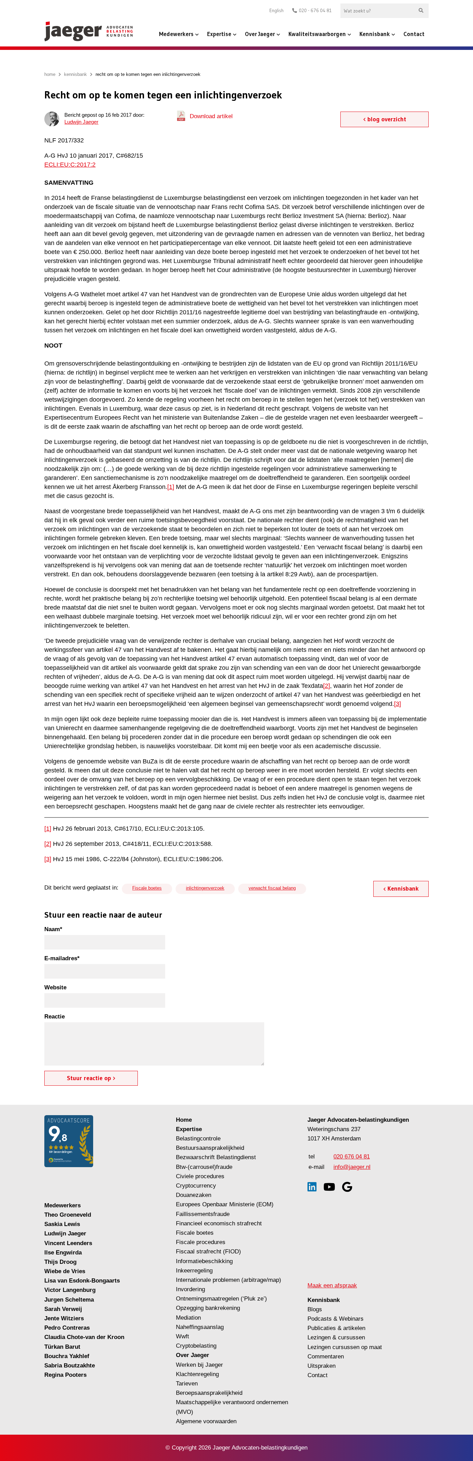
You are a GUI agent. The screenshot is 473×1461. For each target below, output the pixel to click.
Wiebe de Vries (64, 1271)
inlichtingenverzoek (205, 888)
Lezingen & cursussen (336, 1337)
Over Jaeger (260, 33)
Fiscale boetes (147, 888)
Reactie (54, 1016)
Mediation (188, 1317)
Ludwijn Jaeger (81, 122)
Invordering (190, 1289)
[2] (326, 685)
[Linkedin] (311, 1187)
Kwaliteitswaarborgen (317, 33)
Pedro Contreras (67, 1327)
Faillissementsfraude (203, 1214)
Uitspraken (321, 1366)
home (49, 74)
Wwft (182, 1336)
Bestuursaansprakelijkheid (210, 1148)
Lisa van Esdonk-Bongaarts (82, 1280)
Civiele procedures (200, 1176)
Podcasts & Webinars (335, 1318)
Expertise (219, 33)
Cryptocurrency (196, 1185)
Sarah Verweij (63, 1309)
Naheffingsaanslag (200, 1327)
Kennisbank (374, 33)
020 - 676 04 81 (315, 11)
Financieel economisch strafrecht (219, 1223)
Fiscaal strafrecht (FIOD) (208, 1251)
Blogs (314, 1309)
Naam (53, 929)
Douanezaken (193, 1195)
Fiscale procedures (200, 1242)
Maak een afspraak (332, 1285)
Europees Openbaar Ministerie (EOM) (225, 1204)
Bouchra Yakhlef (66, 1356)
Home (184, 1120)
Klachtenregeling (197, 1374)
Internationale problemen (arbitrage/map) (228, 1280)
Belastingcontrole (198, 1138)
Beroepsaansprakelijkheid (209, 1393)
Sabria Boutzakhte (69, 1365)
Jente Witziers (64, 1318)
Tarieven (187, 1383)
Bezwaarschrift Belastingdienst (216, 1157)
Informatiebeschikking (204, 1261)
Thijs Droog (60, 1262)
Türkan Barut (62, 1347)
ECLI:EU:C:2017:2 (70, 164)
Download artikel (211, 116)
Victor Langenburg (70, 1290)
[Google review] (347, 1187)
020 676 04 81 (351, 1156)
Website (55, 987)
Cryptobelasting (196, 1345)
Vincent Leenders (68, 1243)
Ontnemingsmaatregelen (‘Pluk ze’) (222, 1298)
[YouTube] (329, 1187)
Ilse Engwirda (63, 1252)
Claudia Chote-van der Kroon (84, 1337)
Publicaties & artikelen (336, 1328)
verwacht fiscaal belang (272, 888)
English (276, 11)
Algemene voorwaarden (206, 1421)
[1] (170, 486)
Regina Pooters (65, 1375)
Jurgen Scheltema (69, 1299)
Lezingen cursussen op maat (344, 1347)
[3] (397, 703)
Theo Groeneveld (67, 1214)
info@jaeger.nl (352, 1167)
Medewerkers (176, 33)
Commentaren (325, 1356)
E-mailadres (62, 958)
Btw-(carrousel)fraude (204, 1167)
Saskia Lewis (62, 1224)
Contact (414, 33)
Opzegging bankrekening (208, 1308)
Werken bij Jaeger (199, 1365)
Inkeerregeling (194, 1270)
